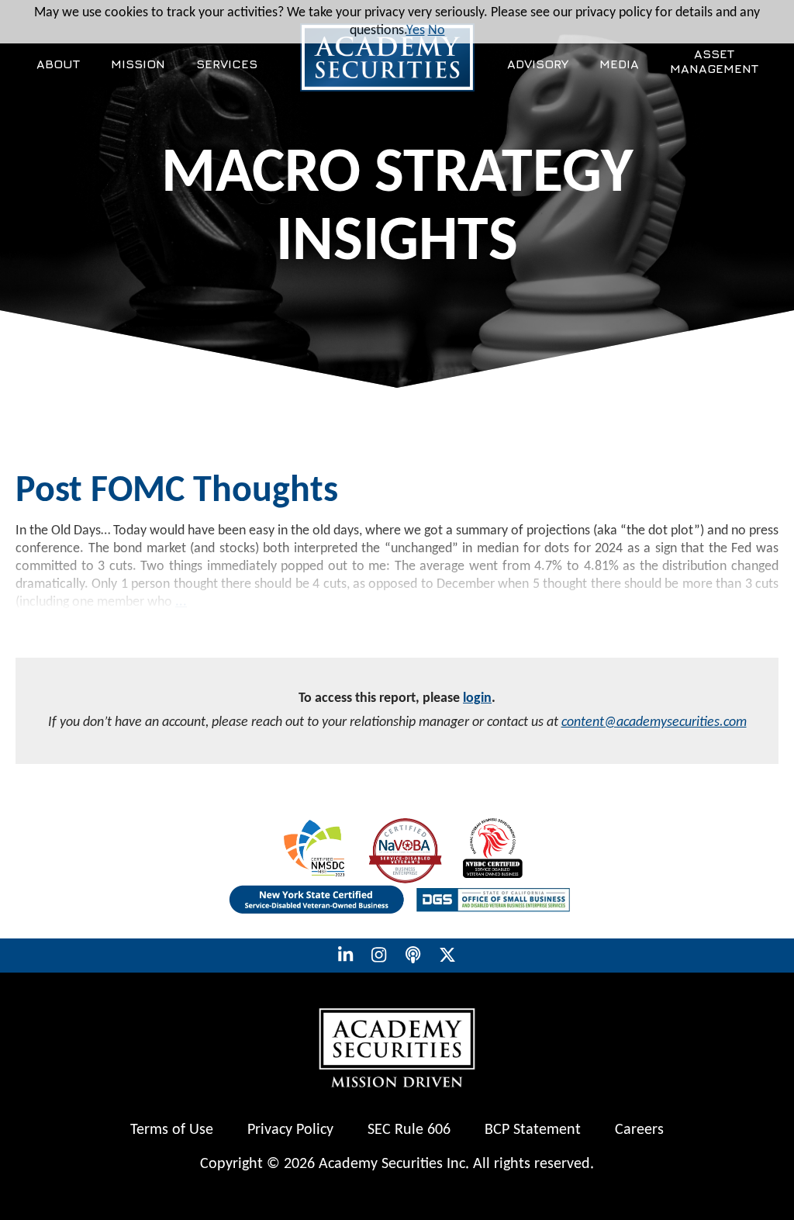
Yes (415, 30)
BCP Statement (533, 1130)
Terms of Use (171, 1130)
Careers (639, 1130)
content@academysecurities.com (654, 722)
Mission (138, 64)
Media (619, 64)
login (477, 698)
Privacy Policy (290, 1130)
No (436, 30)
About (58, 64)
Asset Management (714, 61)
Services (226, 64)
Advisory (537, 64)
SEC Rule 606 (409, 1130)
